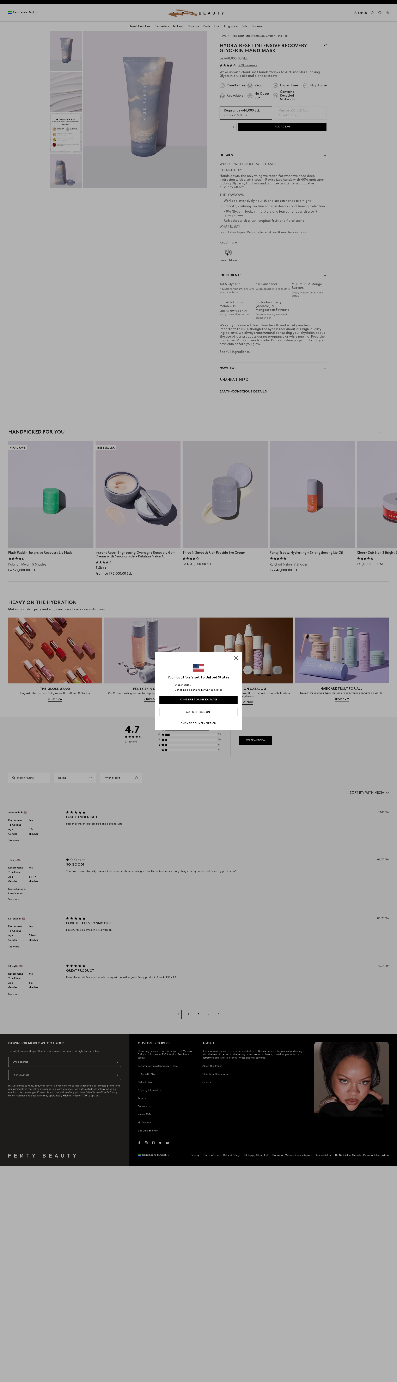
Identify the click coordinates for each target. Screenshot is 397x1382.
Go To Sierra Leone (198, 712)
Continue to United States (198, 700)
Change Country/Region (198, 723)
